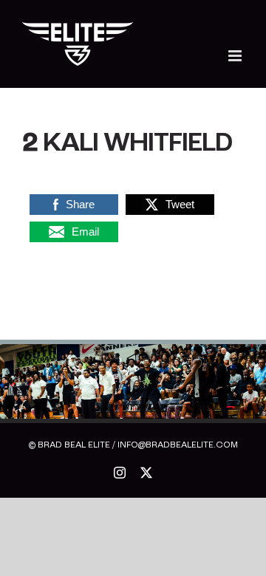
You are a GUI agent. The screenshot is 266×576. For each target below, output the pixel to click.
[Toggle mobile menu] (236, 56)
